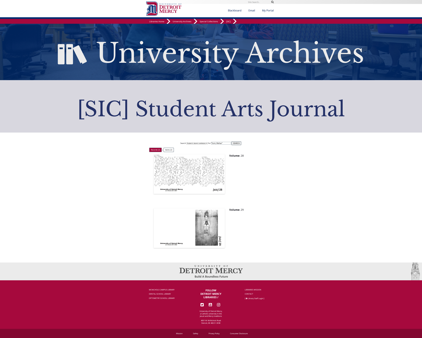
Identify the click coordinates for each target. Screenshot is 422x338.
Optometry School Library (162, 298)
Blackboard (234, 10)
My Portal (268, 10)
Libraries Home (156, 21)
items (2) (168, 150)
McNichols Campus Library (162, 290)
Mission (179, 333)
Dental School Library (160, 294)
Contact (249, 294)
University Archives (182, 21)
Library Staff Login (255, 298)
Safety (195, 333)
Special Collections (209, 21)
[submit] (273, 2)
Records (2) (155, 150)
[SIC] (228, 21)
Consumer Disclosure (239, 333)
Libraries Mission (253, 290)
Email (251, 10)
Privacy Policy (214, 333)
